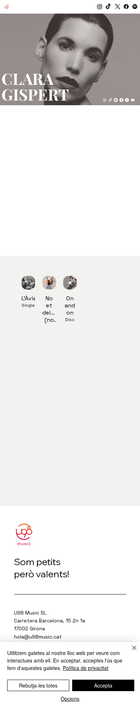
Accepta (103, 685)
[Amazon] (121, 100)
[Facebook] (126, 7)
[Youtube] (133, 100)
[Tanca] (130, 652)
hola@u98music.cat (38, 636)
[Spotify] (135, 7)
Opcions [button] (70, 698)
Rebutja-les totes (38, 685)
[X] (117, 7)
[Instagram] (100, 7)
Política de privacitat (85, 667)
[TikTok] (109, 7)
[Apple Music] (127, 100)
